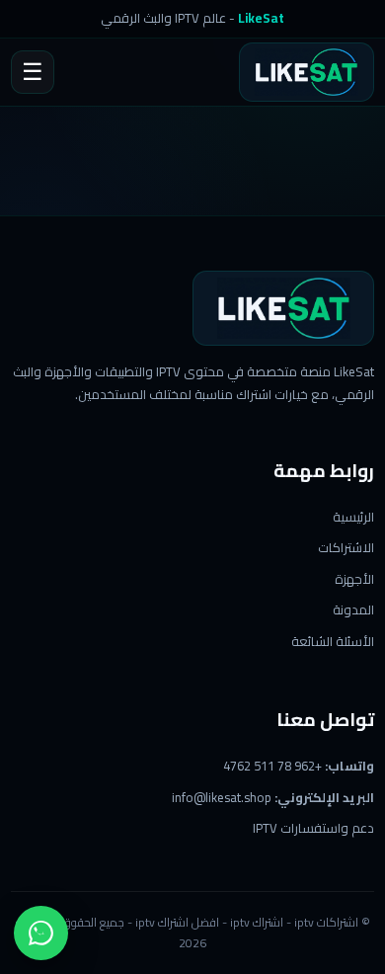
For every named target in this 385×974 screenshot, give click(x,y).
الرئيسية (353, 516)
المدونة (353, 609)
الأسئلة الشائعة (332, 641)
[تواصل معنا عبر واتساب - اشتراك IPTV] (41, 933)
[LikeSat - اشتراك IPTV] (306, 72)
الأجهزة (354, 579)
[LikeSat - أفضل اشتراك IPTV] (283, 308)
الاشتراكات (346, 547)
